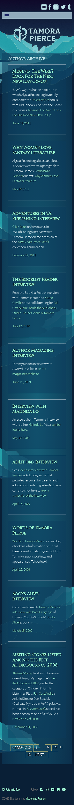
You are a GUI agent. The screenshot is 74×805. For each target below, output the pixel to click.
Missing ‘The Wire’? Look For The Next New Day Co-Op (33, 76)
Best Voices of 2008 (25, 719)
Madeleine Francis (36, 798)
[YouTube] (64, 789)
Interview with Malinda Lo (29, 409)
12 (29, 755)
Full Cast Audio (43, 693)
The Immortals (36, 709)
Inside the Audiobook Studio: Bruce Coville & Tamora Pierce (34, 313)
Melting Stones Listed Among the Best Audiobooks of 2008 (36, 659)
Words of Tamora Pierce (28, 541)
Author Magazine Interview (32, 353)
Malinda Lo (36, 424)
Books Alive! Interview (25, 596)
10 (55, 748)
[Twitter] (52, 789)
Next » (40, 755)
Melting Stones (22, 673)
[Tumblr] (58, 789)
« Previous (22, 748)
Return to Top (12, 789)
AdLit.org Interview (34, 461)
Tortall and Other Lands (33, 242)
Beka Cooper (40, 100)
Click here (19, 226)
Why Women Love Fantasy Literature (33, 150)
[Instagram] (47, 789)
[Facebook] (41, 789)
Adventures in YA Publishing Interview (36, 216)
